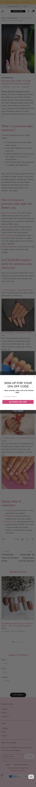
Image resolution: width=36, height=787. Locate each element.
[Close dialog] (34, 377)
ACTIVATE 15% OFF (18, 402)
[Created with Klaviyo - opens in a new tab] (18, 411)
